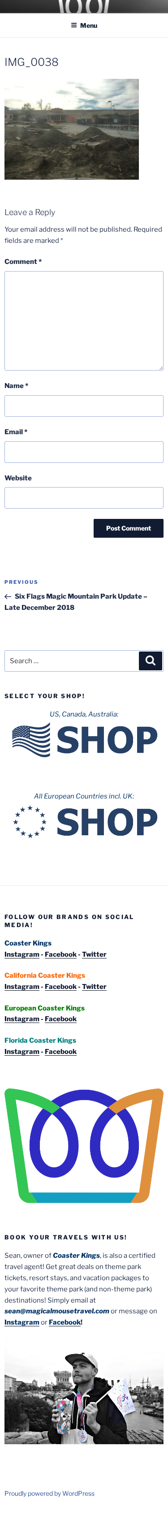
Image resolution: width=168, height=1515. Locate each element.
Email (15, 432)
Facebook (61, 954)
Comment (23, 262)
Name (16, 386)
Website (18, 478)
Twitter (94, 954)
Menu (88, 25)
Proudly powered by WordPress (49, 1493)
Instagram (21, 954)
